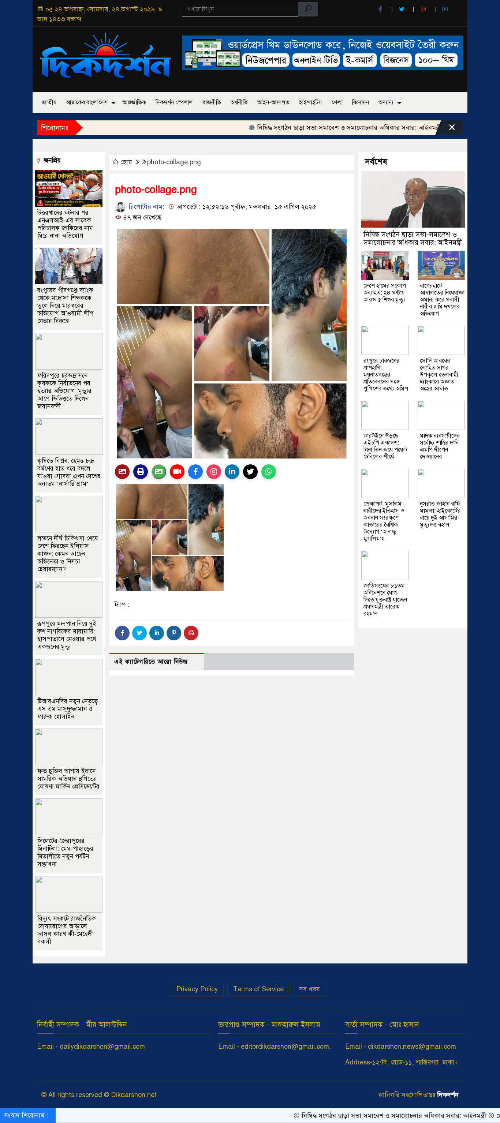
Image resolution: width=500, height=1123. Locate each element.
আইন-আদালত (273, 102)
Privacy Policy (197, 989)
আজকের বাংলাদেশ (87, 102)
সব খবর (309, 989)
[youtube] (445, 9)
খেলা (337, 102)
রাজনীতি (211, 102)
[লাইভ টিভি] (177, 471)
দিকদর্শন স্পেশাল (174, 102)
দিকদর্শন (448, 1095)
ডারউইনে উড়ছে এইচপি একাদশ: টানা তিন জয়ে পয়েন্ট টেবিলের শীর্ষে (385, 446)
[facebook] (381, 9)
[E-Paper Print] (140, 471)
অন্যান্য (385, 102)
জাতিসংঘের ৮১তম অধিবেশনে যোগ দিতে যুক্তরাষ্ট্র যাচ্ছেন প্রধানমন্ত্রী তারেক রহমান (385, 599)
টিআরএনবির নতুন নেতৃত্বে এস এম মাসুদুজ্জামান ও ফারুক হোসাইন (67, 708)
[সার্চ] (308, 9)
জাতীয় (49, 102)
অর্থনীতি (239, 102)
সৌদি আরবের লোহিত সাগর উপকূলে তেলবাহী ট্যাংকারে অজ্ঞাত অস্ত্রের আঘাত (439, 374)
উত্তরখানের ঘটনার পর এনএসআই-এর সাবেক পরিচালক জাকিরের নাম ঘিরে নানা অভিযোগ (65, 224)
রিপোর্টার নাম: (145, 207)
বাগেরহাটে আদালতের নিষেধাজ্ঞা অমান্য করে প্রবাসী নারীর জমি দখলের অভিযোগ (442, 299)
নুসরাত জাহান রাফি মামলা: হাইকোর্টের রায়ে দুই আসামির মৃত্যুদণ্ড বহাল (440, 514)
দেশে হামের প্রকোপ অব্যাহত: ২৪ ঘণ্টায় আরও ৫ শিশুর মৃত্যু (384, 292)
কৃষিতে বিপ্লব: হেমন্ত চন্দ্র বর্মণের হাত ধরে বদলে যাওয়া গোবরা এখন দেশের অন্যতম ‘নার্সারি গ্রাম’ (69, 472)
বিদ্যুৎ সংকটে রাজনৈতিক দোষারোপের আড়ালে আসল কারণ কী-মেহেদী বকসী (66, 929)
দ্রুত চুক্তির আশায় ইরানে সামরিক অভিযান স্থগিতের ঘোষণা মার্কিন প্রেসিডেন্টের (68, 778)
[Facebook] (122, 633)
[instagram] (424, 9)
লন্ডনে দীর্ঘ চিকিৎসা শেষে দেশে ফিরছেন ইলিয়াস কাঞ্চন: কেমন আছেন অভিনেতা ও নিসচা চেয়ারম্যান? (67, 553)
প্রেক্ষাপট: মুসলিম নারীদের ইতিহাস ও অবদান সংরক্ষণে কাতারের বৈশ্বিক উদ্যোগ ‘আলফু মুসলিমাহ (383, 521)
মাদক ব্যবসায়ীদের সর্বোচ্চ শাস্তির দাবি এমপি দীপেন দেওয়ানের (440, 446)
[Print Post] (122, 471)
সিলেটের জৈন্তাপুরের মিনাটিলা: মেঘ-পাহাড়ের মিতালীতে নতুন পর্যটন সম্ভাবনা (65, 852)
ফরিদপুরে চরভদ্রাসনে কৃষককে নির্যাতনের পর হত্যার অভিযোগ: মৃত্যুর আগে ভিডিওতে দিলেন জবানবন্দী (64, 390)
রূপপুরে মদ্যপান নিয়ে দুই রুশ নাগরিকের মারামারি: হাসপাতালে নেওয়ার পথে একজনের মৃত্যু (66, 634)
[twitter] (402, 9)
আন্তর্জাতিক (134, 102)
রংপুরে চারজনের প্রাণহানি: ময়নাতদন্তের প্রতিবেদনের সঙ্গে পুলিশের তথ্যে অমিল (385, 374)
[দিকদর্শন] (105, 58)
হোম (126, 162)
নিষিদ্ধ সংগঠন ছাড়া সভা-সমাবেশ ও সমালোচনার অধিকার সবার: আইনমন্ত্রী (318, 128)
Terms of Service (258, 989)
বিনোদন (360, 102)
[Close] (445, 129)
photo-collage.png (174, 162)
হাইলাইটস (310, 102)
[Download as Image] (159, 471)
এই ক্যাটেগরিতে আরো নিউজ (151, 662)
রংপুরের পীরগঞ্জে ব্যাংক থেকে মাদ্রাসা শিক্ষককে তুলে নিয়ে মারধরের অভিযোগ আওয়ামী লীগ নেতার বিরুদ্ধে (65, 305)
